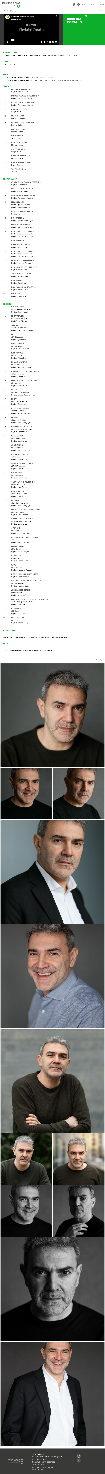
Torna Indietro (9, 11)
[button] (86, 16)
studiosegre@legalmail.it (45, 1467)
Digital (84, 4)
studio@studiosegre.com (46, 1462)
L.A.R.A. (42, 1470)
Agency (101, 4)
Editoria (92, 4)
